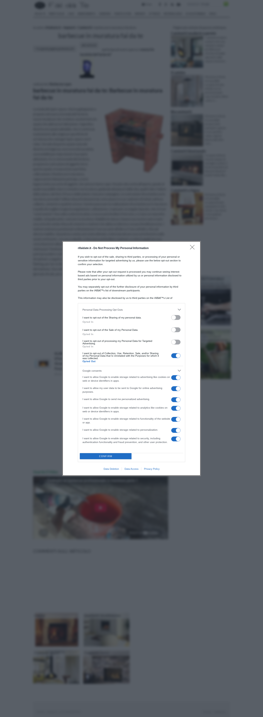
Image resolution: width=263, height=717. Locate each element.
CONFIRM (105, 456)
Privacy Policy (152, 468)
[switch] (176, 317)
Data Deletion (111, 468)
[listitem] (131, 309)
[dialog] (131, 358)
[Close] (193, 248)
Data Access (131, 468)
